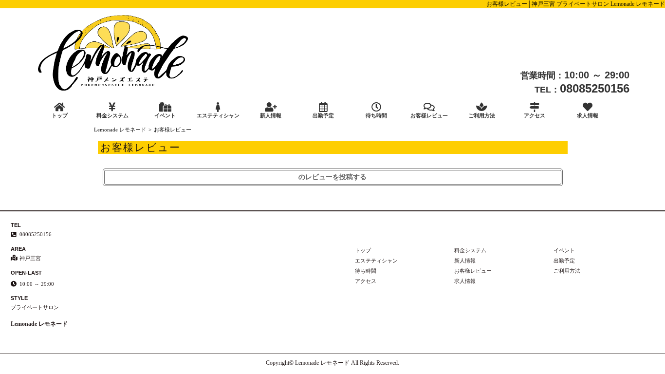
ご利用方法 (481, 115)
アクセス (534, 115)
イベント (165, 115)
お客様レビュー (429, 115)
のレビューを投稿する (332, 177)
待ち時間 (376, 115)
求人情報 (587, 115)
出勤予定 (323, 115)
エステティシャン (218, 115)
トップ (60, 115)
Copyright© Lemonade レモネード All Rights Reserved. (332, 362)
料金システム (112, 115)
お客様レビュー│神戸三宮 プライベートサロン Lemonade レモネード (575, 3)
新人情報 (270, 115)
